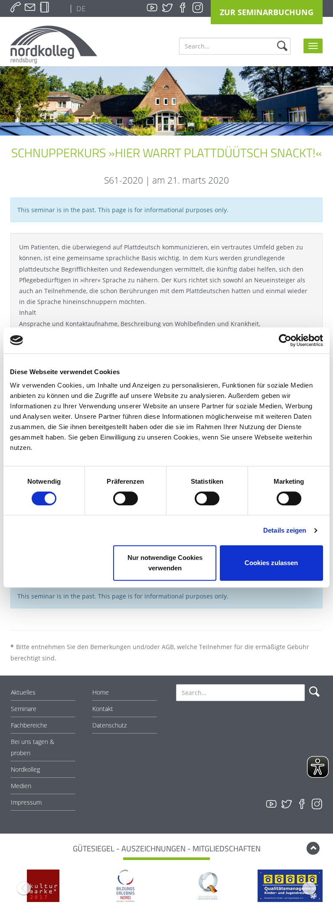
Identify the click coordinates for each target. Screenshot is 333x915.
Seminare (23, 709)
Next (309, 888)
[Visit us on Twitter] (167, 8)
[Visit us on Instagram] (197, 8)
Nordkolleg (25, 769)
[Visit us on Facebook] (182, 8)
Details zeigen (284, 530)
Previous (24, 888)
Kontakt (102, 709)
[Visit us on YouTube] (152, 8)
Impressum (26, 802)
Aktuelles (23, 692)
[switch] (125, 498)
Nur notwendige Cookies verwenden (164, 563)
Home (100, 692)
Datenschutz (109, 725)
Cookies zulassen (271, 562)
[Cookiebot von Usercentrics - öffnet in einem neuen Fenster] (285, 340)
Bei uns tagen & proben (32, 747)
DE (80, 8)
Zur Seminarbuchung (266, 12)
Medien (21, 786)
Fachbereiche (29, 725)
